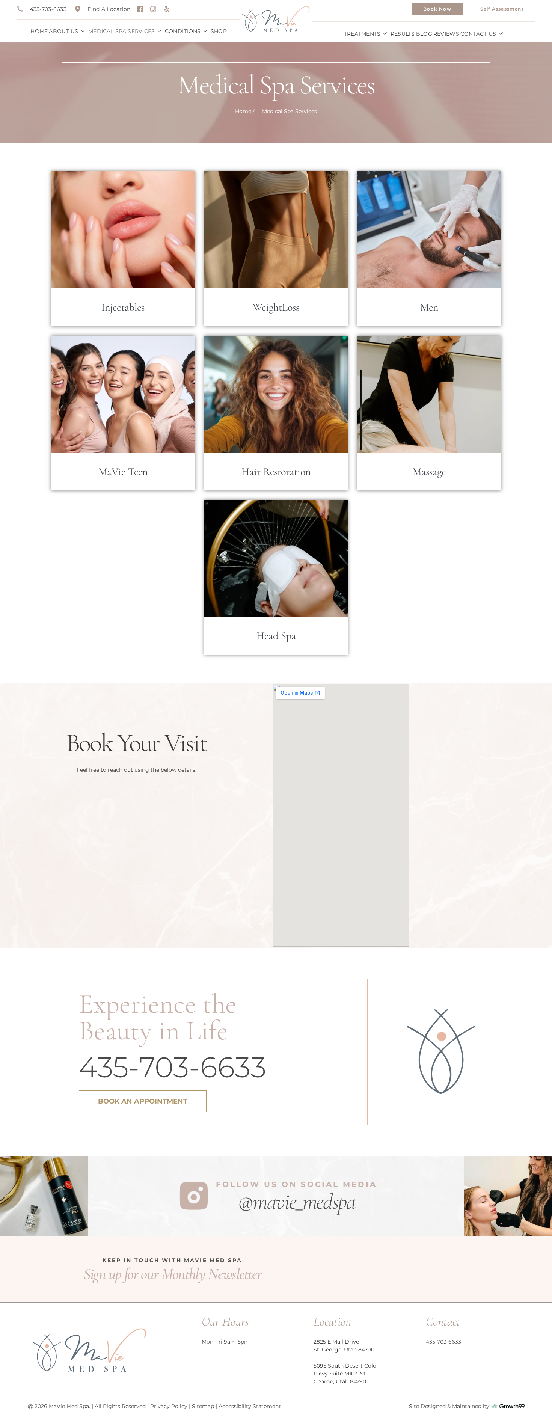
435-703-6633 (172, 1067)
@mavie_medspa (296, 1201)
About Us (63, 31)
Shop (219, 31)
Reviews (446, 33)
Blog (424, 33)
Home (39, 31)
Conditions (183, 31)
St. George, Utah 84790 (344, 1349)
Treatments (362, 33)
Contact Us (478, 33)
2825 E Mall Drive (336, 1341)
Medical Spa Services (121, 31)
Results (403, 33)
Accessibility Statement (250, 1406)
